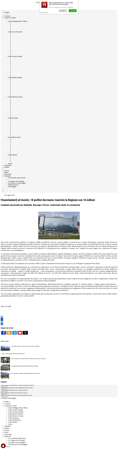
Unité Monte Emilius (15, 77)
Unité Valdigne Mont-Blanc (17, 21)
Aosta (10, 164)
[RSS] (9, 333)
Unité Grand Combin (15, 56)
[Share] (59, 324)
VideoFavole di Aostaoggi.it (13, 185)
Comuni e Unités (10, 18)
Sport (6, 172)
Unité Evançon (13, 118)
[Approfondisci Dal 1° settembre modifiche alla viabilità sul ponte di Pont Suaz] (5, 375)
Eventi (6, 171)
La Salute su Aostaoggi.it (17, 183)
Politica (7, 12)
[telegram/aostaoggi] (14, 333)
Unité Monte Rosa (14, 137)
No (63, 11)
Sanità (6, 167)
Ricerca (7, 446)
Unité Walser (12, 155)
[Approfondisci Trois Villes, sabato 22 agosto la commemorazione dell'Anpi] (5, 348)
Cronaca (7, 16)
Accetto (72, 11)
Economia (7, 174)
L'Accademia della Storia (17, 178)
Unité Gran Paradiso (15, 32)
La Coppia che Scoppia (16, 181)
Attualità (7, 165)
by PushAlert (45, 12)
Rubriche (7, 176)
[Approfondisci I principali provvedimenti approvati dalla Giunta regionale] (5, 367)
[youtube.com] (19, 333)
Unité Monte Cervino (15, 97)
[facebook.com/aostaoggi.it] (3, 333)
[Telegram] (59, 322)
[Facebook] (59, 317)
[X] (59, 319)
